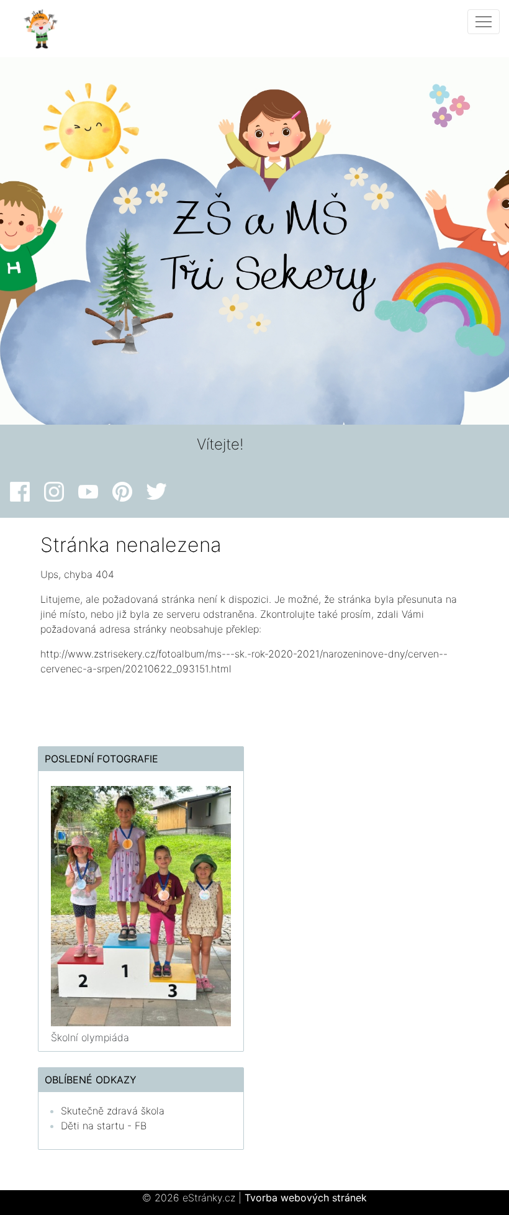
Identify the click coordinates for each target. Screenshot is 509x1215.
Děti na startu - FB (103, 1125)
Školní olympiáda (90, 1037)
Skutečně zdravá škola (112, 1110)
